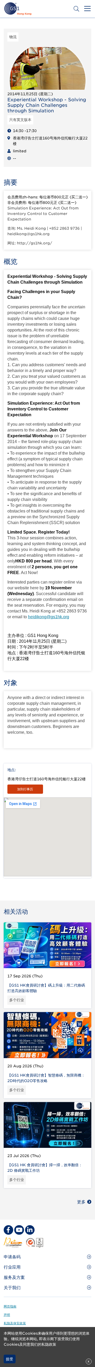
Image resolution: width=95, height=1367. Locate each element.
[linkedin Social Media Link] (30, 1230)
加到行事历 (25, 789)
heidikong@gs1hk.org (48, 617)
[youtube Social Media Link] (19, 1230)
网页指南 (10, 1306)
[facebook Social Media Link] (8, 1230)
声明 (7, 1315)
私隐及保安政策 (15, 1323)
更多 (81, 1201)
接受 (9, 1359)
